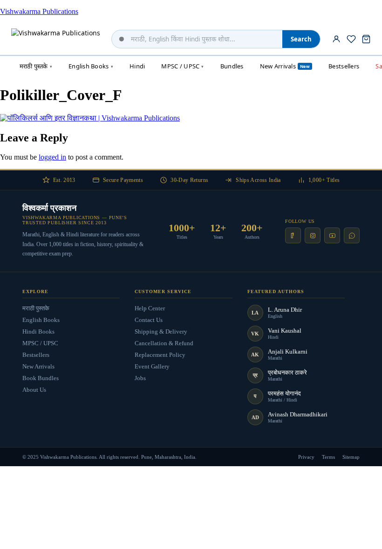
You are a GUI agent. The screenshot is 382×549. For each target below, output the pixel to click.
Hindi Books (38, 331)
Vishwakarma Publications (39, 11)
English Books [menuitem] (90, 66)
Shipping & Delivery (161, 331)
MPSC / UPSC (40, 343)
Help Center (150, 308)
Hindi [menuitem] (137, 66)
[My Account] (336, 39)
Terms (328, 457)
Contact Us (149, 319)
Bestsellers (35, 354)
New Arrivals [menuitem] (285, 66)
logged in (52, 157)
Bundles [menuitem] (232, 66)
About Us (34, 389)
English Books (41, 319)
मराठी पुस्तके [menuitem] (36, 66)
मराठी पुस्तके (35, 308)
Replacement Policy (160, 354)
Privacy (306, 457)
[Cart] (366, 39)
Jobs (140, 378)
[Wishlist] (351, 39)
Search (301, 39)
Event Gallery (152, 366)
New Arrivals (38, 366)
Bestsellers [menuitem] (343, 66)
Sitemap (351, 457)
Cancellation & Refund (164, 343)
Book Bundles (40, 378)
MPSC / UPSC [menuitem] (182, 66)
